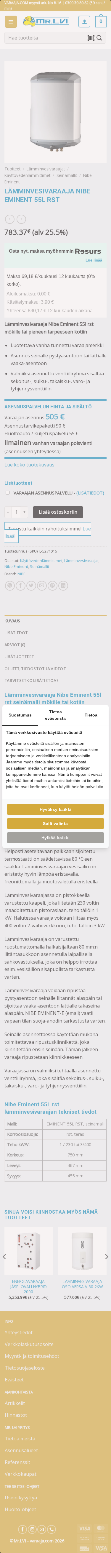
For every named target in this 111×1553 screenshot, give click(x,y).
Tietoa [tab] (91, 715)
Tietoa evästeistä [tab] (55, 715)
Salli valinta (55, 823)
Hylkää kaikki (55, 837)
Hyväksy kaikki (56, 809)
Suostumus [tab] (20, 715)
